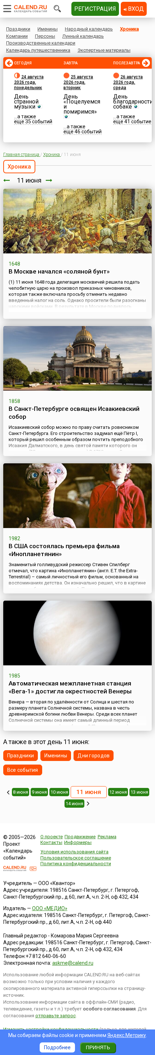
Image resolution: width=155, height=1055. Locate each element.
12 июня (118, 792)
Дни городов (94, 755)
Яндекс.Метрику (126, 1035)
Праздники (18, 29)
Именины (47, 29)
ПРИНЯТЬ (98, 1047)
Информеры (78, 842)
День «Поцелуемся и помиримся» (81, 104)
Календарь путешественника (38, 50)
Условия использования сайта (74, 851)
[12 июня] (49, 180)
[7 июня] (8, 792)
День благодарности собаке (133, 101)
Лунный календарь (83, 36)
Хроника (129, 29)
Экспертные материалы (104, 50)
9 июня (39, 792)
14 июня (74, 803)
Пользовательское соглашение (75, 858)
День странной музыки (26, 101)
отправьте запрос (55, 1015)
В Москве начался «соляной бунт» (59, 271)
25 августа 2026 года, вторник (78, 82)
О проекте (51, 836)
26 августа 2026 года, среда (128, 82)
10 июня (59, 792)
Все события (22, 770)
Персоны (45, 36)
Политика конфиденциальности (75, 863)
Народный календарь (89, 29)
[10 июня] (6, 180)
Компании (17, 36)
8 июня (20, 792)
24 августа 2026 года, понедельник (29, 82)
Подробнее (57, 1047)
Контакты (51, 842)
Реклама (107, 836)
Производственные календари (40, 43)
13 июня (139, 792)
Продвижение (80, 836)
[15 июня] (88, 803)
